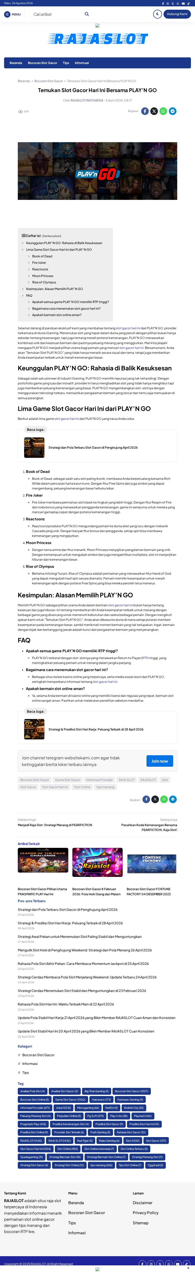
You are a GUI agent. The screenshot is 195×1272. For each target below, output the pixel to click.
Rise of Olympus (44, 282)
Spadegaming (31, 1156)
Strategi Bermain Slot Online (106, 1156)
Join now (160, 761)
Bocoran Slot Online (34, 1099)
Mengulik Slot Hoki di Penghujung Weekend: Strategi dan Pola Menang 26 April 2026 (85, 950)
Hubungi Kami (177, 14)
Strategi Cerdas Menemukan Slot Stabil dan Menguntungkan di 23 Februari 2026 (82, 990)
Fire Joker (39, 263)
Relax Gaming (109, 1140)
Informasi (82, 63)
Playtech (143, 1115)
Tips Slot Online (130, 1165)
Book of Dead (42, 256)
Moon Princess (42, 276)
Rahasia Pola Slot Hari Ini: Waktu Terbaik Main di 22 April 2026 (66, 1004)
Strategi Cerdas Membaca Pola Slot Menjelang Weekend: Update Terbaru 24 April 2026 (87, 977)
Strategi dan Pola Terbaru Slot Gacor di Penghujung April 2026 (93, 447)
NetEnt (111, 1107)
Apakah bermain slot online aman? (57, 315)
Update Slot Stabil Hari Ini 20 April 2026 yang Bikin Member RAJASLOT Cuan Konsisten (86, 1031)
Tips (66, 63)
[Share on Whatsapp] (163, 111)
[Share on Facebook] (145, 111)
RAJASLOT (148, 780)
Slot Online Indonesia (99, 1148)
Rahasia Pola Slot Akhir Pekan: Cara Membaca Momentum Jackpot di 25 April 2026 (83, 963)
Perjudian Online (69, 1115)
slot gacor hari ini (128, 328)
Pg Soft (95, 1115)
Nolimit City (133, 1107)
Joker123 (63, 1107)
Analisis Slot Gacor (64, 1091)
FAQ (29, 295)
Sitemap (141, 1222)
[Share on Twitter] (154, 111)
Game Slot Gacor (67, 780)
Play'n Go (118, 1115)
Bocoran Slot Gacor (42, 63)
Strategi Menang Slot (147, 1156)
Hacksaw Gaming (130, 1099)
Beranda (16, 63)
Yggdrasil (155, 1165)
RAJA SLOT (127, 780)
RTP (145, 658)
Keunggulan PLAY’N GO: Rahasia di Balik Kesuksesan (64, 243)
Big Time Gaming (96, 1091)
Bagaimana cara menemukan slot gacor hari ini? (66, 308)
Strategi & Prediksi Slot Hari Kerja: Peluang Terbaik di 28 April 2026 (95, 729)
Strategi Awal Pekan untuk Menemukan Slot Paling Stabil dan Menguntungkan (80, 936)
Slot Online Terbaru (134, 1148)
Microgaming (88, 1107)
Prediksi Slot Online (34, 1132)
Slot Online (82, 787)
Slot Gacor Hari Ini (55, 787)
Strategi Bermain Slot (64, 1156)
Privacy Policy (145, 1212)
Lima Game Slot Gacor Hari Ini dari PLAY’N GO (59, 249)
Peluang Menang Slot (35, 1115)
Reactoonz (40, 269)
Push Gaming (100, 1132)
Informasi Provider (99, 780)
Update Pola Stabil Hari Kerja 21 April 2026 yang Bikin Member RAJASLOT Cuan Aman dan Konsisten (96, 1017)
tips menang (105, 787)
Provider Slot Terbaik (69, 1132)
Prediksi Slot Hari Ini (144, 1124)
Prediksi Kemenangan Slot (71, 1124)
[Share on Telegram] (172, 111)
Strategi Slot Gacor (34, 1165)
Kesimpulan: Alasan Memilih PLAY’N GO (54, 289)
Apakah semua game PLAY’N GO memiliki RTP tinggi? (70, 302)
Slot (165, 780)
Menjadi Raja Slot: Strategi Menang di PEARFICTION (55, 825)
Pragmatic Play (33, 1124)
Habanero (101, 1099)
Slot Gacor (28, 787)
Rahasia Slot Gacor (131, 1132)
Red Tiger (84, 1140)
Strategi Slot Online (69, 1165)
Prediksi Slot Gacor (109, 1124)
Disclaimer (142, 1202)
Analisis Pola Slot (32, 1091)
